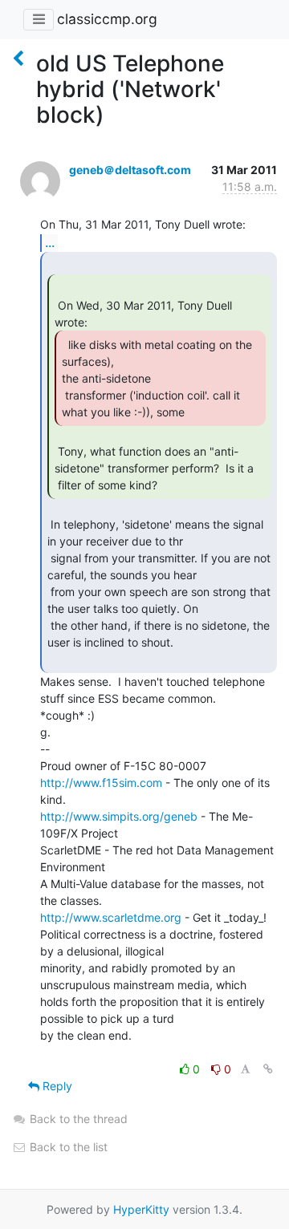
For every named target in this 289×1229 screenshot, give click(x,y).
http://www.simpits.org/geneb (118, 816)
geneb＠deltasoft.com (130, 169)
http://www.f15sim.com (101, 782)
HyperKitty (141, 1209)
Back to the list (67, 1147)
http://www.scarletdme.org (110, 917)
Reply (55, 1086)
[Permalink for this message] (268, 1069)
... (50, 242)
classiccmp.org (107, 18)
